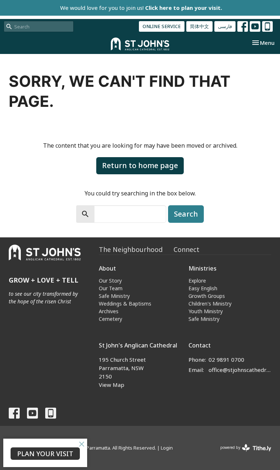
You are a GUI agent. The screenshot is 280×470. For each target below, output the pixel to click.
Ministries (202, 268)
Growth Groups (206, 295)
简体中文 (199, 26)
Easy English (202, 288)
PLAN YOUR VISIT (45, 453)
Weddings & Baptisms (125, 303)
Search (186, 214)
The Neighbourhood (131, 249)
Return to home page (140, 165)
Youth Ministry (205, 311)
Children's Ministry (210, 303)
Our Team (110, 288)
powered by (242, 453)
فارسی (225, 26)
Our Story (110, 280)
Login (167, 447)
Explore (197, 280)
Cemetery (110, 318)
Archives (108, 311)
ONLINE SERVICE (162, 26)
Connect (186, 249)
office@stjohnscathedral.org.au (240, 369)
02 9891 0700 (226, 359)
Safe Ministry (114, 295)
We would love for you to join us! (141, 7)
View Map (111, 384)
